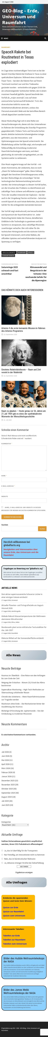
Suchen (4, 524)
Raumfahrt (5, 47)
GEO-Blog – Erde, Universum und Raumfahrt (20, 16)
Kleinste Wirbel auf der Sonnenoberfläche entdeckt (22, 638)
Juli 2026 (5, 752)
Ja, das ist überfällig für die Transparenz (21, 850)
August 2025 (6, 797)
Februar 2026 (6, 772)
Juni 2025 (5, 805)
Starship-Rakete (8, 256)
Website (4, 496)
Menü (6, 38)
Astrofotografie (15, 611)
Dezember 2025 (7, 780)
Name (4, 476)
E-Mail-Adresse (8, 486)
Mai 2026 (5, 760)
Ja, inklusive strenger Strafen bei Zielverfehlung (24, 863)
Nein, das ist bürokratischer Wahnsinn (19, 859)
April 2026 (5, 764)
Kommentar (6, 444)
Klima (13, 622)
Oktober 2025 (7, 788)
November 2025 (8, 784)
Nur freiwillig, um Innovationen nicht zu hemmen (24, 854)
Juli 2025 (5, 801)
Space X (30, 252)
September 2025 (8, 792)
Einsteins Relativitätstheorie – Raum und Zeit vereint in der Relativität (21, 371)
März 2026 (5, 768)
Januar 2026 (6, 776)
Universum (14, 600)
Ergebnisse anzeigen (24, 872)
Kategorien (6, 822)
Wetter (17, 622)
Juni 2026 (5, 756)
